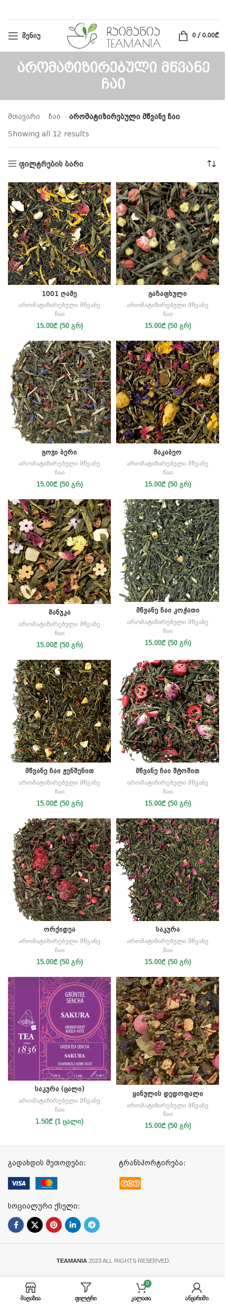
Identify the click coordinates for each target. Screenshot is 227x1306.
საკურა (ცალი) (59, 1089)
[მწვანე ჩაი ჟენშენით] (59, 711)
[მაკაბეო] (167, 392)
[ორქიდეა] (59, 869)
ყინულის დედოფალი (168, 1093)
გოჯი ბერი (59, 452)
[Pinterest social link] (54, 1225)
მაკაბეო (168, 452)
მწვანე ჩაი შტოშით (168, 771)
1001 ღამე (59, 294)
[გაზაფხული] (167, 233)
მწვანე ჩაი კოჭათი (168, 610)
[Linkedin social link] (73, 1225)
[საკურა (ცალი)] (59, 1029)
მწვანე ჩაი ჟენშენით (59, 771)
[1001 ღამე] (59, 233)
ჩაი (55, 116)
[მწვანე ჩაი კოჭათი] (167, 550)
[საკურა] (167, 869)
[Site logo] (114, 35)
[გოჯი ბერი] (59, 392)
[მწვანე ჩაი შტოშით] (167, 711)
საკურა (168, 929)
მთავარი (24, 116)
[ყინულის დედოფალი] (167, 1031)
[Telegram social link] (92, 1225)
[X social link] (35, 1225)
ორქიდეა (59, 929)
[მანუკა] (59, 551)
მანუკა (60, 612)
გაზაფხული (167, 294)
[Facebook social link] (16, 1225)
